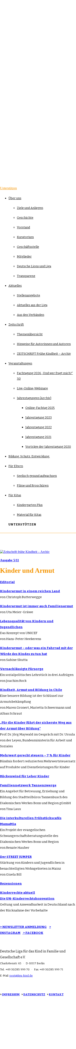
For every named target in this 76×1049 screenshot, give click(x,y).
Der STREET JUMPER (16, 857)
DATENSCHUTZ (34, 994)
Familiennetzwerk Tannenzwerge (28, 785)
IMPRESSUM (11, 994)
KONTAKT (56, 994)
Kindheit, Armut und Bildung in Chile (31, 690)
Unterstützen (8, 188)
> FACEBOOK (32, 933)
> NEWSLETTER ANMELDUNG (23, 927)
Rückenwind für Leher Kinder (24, 776)
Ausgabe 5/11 (9, 560)
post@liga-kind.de (21, 975)
